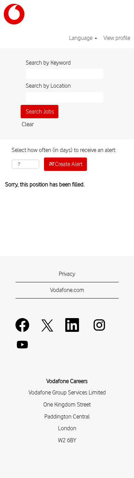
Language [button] (81, 37)
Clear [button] (28, 124)
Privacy (67, 273)
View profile (116, 37)
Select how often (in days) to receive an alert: (64, 149)
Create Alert (68, 164)
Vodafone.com (67, 289)
